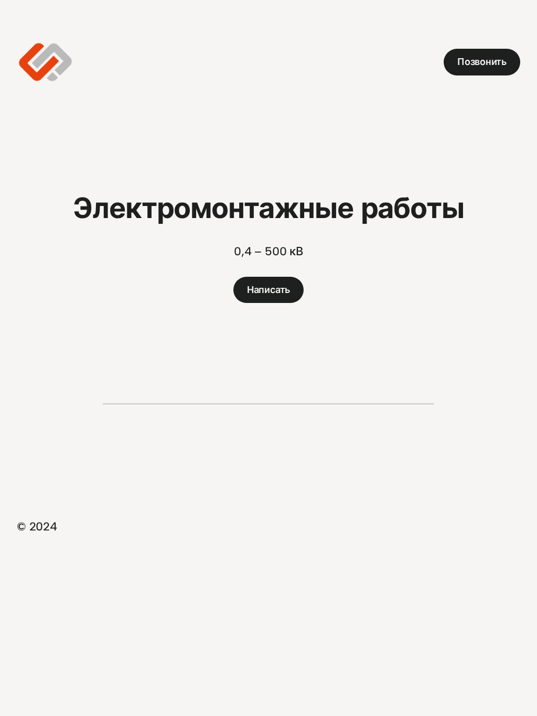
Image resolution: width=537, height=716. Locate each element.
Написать (268, 290)
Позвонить (482, 62)
